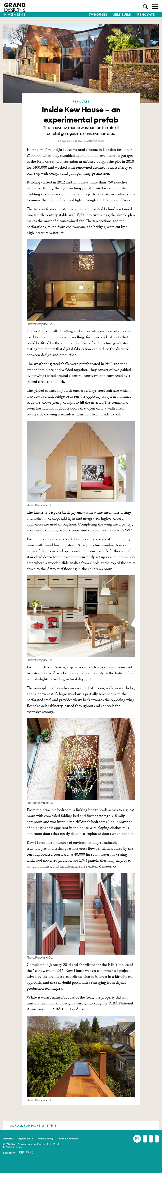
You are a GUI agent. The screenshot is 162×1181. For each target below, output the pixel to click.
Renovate (146, 14)
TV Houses (98, 14)
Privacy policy (45, 1138)
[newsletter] (137, 1139)
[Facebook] (145, 1139)
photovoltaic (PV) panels (78, 861)
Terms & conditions (68, 1138)
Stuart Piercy (117, 168)
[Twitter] (151, 1139)
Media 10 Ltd (52, 1144)
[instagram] (157, 1139)
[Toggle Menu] (155, 6)
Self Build (122, 14)
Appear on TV (26, 1138)
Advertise (8, 1138)
